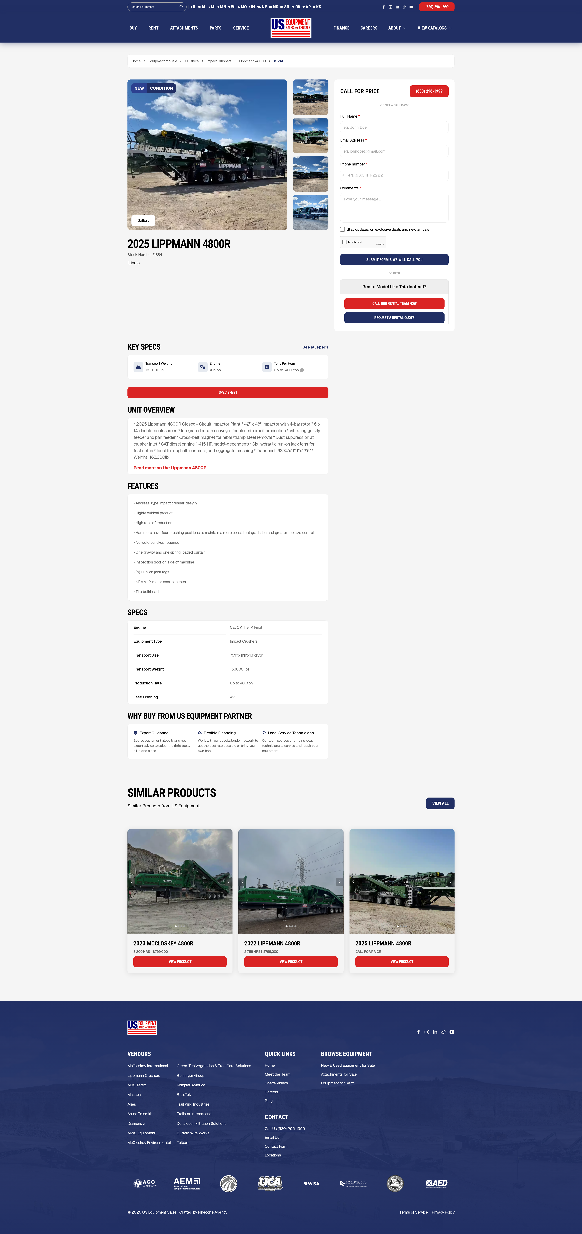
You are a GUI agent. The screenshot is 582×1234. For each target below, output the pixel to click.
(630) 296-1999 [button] (436, 7)
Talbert (183, 1143)
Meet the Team (277, 1075)
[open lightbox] (310, 98)
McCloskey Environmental (149, 1143)
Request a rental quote (394, 318)
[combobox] (343, 176)
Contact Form (276, 1147)
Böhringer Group (190, 1076)
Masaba (134, 1095)
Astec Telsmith (139, 1114)
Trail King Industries (193, 1105)
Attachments (184, 28)
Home (270, 1066)
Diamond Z (136, 1124)
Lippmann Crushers (143, 1076)
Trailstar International (194, 1114)
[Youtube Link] (411, 7)
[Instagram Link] (391, 7)
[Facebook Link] (384, 7)
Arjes (131, 1105)
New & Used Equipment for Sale (348, 1066)
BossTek (184, 1095)
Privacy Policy (443, 1213)
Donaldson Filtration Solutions (201, 1124)
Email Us (272, 1138)
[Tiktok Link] (404, 7)
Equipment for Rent (337, 1084)
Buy (133, 28)
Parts (215, 28)
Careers (369, 28)
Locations (273, 1156)
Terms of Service (413, 1213)
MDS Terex (136, 1086)
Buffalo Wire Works (193, 1134)
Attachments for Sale (339, 1075)
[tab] (176, 927)
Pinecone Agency (212, 1213)
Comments (350, 189)
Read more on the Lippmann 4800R (170, 469)
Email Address (353, 141)
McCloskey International (147, 1066)
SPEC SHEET (228, 393)
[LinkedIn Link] (397, 7)
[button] (397, 28)
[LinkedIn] (435, 1033)
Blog (269, 1101)
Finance (341, 28)
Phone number (354, 165)
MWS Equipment (141, 1134)
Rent (153, 28)
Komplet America (191, 1086)
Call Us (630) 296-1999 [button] (285, 1129)
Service (241, 28)
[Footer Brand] (142, 1028)
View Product (180, 962)
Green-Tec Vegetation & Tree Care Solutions (214, 1066)
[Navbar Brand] (291, 28)
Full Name (350, 117)
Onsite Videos (276, 1084)
